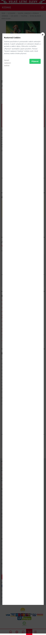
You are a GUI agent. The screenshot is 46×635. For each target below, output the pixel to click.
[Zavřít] (43, 34)
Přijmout (35, 61)
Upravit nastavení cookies (7, 63)
